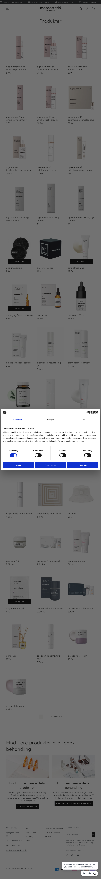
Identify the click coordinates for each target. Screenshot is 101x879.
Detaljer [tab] (50, 419)
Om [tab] (83, 419)
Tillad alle (83, 465)
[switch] (38, 455)
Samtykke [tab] (17, 419)
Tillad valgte (50, 465)
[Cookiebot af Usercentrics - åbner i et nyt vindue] (87, 412)
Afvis (18, 465)
